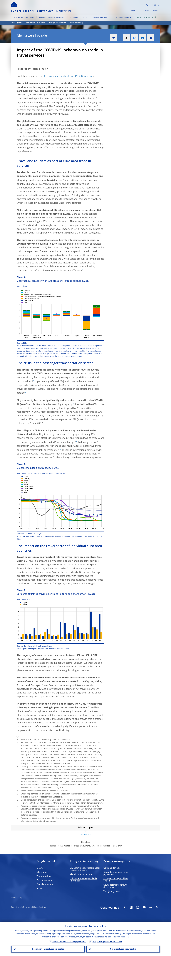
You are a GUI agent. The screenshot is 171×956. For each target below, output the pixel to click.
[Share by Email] (150, 37)
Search (147, 5)
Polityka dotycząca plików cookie (107, 942)
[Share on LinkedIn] (142, 37)
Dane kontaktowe (45, 884)
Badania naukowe (100, 17)
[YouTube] (144, 907)
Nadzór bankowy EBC (145, 17)
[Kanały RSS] (157, 907)
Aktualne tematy (76, 23)
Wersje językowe (111, 891)
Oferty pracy (43, 872)
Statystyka (74, 17)
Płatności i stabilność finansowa (51, 17)
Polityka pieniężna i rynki (24, 17)
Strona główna (17, 23)
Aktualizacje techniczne (81, 874)
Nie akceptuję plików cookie (123, 949)
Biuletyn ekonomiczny (57, 23)
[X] (124, 907)
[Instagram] (137, 907)
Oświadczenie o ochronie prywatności (69, 942)
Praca (155, 11)
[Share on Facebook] (134, 37)
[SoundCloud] (150, 907)
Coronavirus (85, 835)
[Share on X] (126, 37)
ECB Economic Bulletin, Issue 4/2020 (62, 76)
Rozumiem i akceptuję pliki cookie (48, 949)
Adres (39, 888)
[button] (152, 5)
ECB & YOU (144, 11)
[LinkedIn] (131, 907)
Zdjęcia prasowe (44, 880)
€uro (85, 17)
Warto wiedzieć (44, 876)
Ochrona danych (111, 868)
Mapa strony (17, 897)
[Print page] (113, 37)
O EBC (133, 11)
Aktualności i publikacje (121, 17)
